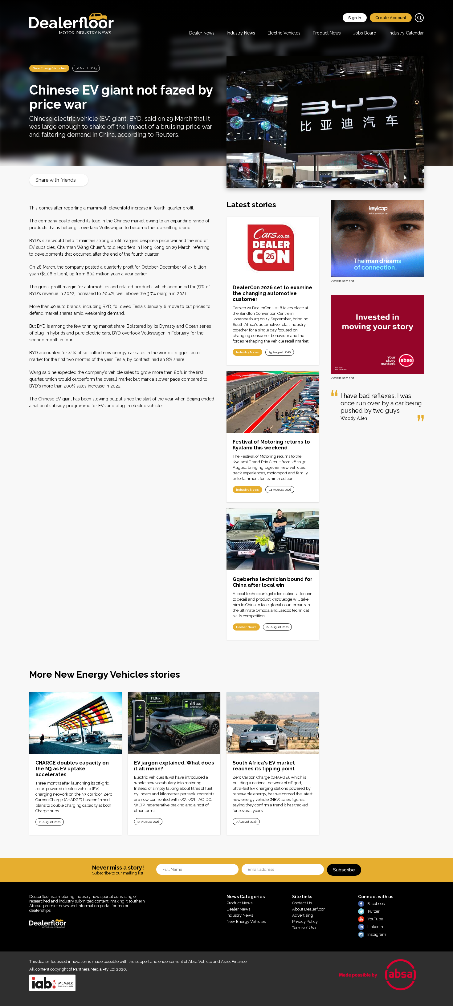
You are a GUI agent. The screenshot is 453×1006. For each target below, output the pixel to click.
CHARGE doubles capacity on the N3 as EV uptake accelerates (72, 768)
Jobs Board (364, 32)
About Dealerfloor (308, 909)
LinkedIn (375, 926)
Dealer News (201, 32)
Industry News (241, 32)
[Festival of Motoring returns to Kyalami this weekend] (272, 402)
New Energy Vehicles (49, 68)
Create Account (390, 17)
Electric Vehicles (283, 32)
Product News (327, 32)
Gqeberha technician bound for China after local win (272, 582)
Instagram (376, 934)
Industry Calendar (406, 32)
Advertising (302, 915)
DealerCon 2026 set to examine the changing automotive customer (272, 293)
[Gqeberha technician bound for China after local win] (272, 539)
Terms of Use (304, 927)
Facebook (376, 903)
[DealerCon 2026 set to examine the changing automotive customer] (272, 247)
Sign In (354, 17)
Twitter (373, 911)
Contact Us (302, 903)
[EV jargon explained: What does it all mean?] (174, 723)
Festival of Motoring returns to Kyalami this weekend (271, 445)
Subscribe (344, 870)
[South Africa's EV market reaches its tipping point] (272, 723)
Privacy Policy (305, 921)
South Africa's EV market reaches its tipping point (264, 766)
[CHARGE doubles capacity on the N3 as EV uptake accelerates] (75, 723)
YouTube (375, 919)
